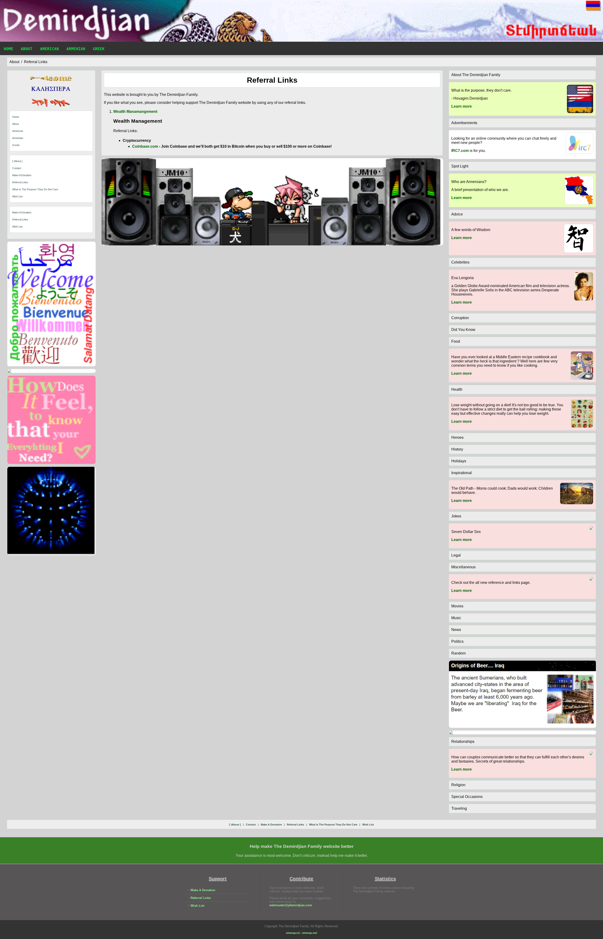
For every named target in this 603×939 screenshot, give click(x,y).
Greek (99, 49)
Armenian (75, 49)
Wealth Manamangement (135, 112)
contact (16, 168)
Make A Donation (21, 212)
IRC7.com (460, 151)
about (14, 62)
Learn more (461, 106)
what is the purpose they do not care (35, 189)
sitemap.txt (293, 932)
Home (8, 49)
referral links (35, 62)
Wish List (17, 226)
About (27, 49)
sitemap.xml (309, 932)
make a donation (21, 175)
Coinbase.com (145, 146)
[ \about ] (17, 161)
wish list (17, 196)
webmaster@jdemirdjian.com (290, 905)
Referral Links (20, 219)
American (49, 49)
